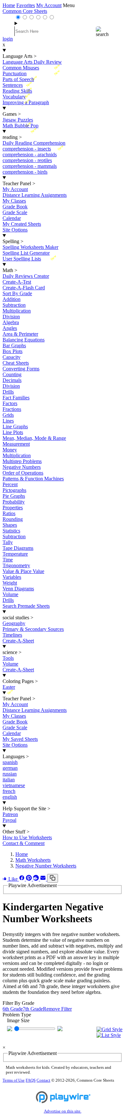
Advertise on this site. (62, 1111)
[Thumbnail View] (109, 1029)
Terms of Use (14, 1080)
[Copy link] (52, 878)
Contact (43, 1080)
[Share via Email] (43, 879)
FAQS (31, 1080)
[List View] (109, 1035)
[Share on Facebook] (22, 879)
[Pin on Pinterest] (29, 879)
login (8, 38)
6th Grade (13, 1009)
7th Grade (33, 1009)
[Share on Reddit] (36, 879)
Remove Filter (57, 1009)
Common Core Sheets (25, 11)
